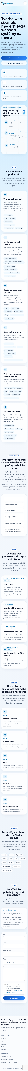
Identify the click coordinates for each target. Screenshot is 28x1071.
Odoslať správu (14, 998)
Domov (3, 1038)
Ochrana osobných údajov (9, 1062)
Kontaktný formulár (7, 1059)
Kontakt (3, 1049)
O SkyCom (4, 1047)
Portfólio (3, 1044)
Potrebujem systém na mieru (14, 63)
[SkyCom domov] (7, 3)
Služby (3, 1041)
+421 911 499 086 (6, 1057)
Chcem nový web (14, 58)
